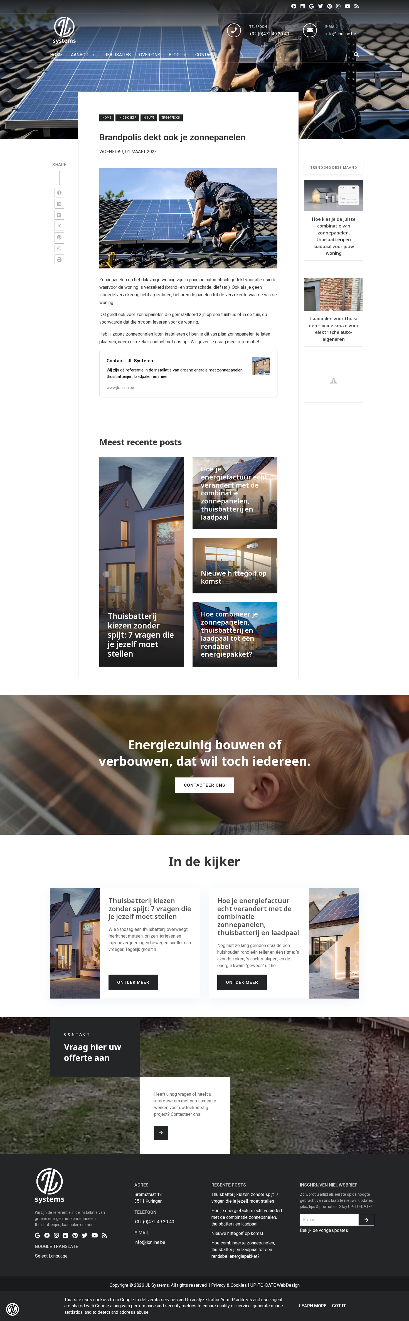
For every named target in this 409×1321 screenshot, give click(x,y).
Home (106, 117)
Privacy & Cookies (229, 1285)
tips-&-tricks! (171, 117)
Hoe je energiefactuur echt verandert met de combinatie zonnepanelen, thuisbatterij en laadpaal (246, 1217)
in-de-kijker (127, 117)
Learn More (312, 1305)
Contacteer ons (204, 785)
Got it (339, 1305)
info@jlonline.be (340, 33)
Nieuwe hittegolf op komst (237, 1233)
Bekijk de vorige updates (324, 1230)
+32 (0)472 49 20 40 (269, 33)
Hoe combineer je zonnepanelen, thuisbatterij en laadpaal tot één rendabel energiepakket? (243, 1249)
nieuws (149, 117)
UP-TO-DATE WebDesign (275, 1285)
